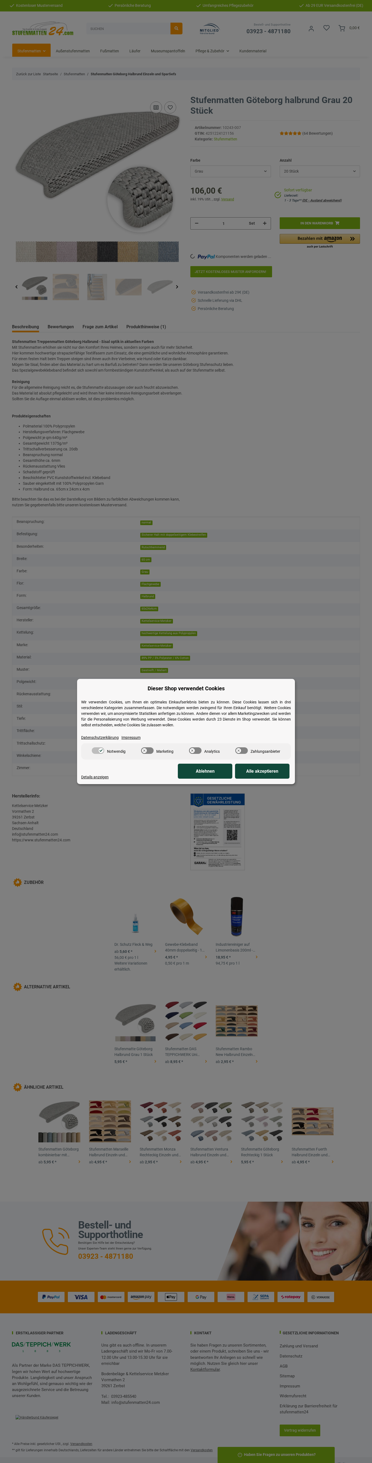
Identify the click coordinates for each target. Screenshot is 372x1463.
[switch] (98, 750)
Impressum (131, 737)
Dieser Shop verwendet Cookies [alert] (186, 688)
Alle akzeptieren (262, 771)
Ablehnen (205, 771)
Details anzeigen (95, 777)
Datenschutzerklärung (100, 737)
